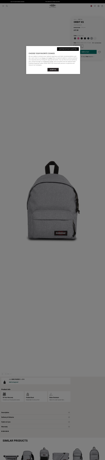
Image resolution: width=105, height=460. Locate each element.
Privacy (44, 58)
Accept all (53, 69)
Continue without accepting (68, 49)
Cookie (50, 58)
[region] (53, 60)
